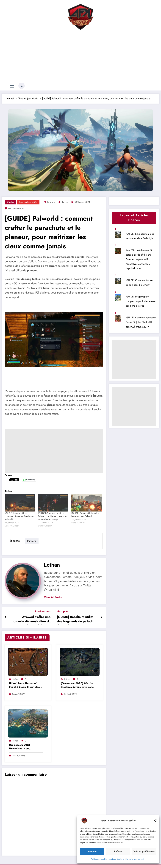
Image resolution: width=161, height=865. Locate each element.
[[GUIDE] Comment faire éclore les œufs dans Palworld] (86, 503)
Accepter (92, 851)
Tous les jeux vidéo (28, 202)
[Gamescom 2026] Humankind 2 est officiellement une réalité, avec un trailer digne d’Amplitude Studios (24, 747)
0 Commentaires (16, 208)
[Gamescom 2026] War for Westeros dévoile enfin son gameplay (77, 685)
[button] (154, 820)
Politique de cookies (99, 859)
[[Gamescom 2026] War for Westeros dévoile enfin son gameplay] (80, 661)
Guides (10, 202)
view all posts (53, 597)
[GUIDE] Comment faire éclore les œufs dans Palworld (85, 515)
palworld (51, 202)
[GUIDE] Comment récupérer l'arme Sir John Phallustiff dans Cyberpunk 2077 (141, 322)
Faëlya (15, 679)
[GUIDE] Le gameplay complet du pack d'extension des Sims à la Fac (141, 301)
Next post (62, 611)
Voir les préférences (144, 851)
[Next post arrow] (102, 617)
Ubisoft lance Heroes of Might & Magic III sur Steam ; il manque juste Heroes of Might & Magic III (25, 685)
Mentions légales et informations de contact (126, 859)
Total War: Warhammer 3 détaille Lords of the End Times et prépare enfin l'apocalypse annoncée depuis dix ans (139, 259)
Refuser (118, 851)
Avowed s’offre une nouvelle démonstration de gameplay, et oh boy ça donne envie (31, 620)
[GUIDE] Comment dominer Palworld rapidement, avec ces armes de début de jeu (52, 516)
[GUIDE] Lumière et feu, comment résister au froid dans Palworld (19, 516)
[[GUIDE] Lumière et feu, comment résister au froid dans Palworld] (20, 503)
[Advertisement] (80, 56)
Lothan (65, 202)
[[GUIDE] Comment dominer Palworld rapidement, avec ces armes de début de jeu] (53, 503)
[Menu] (12, 86)
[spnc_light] (21, 86)
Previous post (42, 611)
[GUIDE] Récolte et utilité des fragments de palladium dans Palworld (77, 620)
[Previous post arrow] (6, 617)
